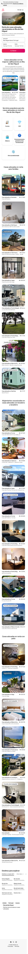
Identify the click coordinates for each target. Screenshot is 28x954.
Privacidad (10, 946)
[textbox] (7, 46)
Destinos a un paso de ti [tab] (8, 874)
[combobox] (13, 40)
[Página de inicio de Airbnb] (3, 9)
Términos (16, 946)
